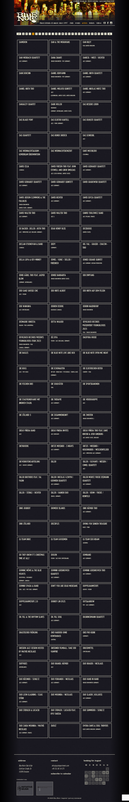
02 (93, 773)
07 (86, 776)
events (77, 23)
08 (90, 776)
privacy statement (75, 798)
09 (93, 776)
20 (107, 780)
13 (107, 776)
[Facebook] (107, 23)
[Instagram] (111, 23)
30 (107, 769)
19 (104, 780)
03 (97, 773)
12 (103, 776)
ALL (110, 34)
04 (100, 773)
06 (107, 773)
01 (89, 773)
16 (93, 780)
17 (96, 780)
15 (89, 780)
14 (86, 780)
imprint (64, 798)
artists (84, 23)
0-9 (19, 34)
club (71, 23)
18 (100, 780)
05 (104, 773)
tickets (91, 23)
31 (86, 773)
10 (96, 776)
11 (100, 776)
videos (98, 23)
